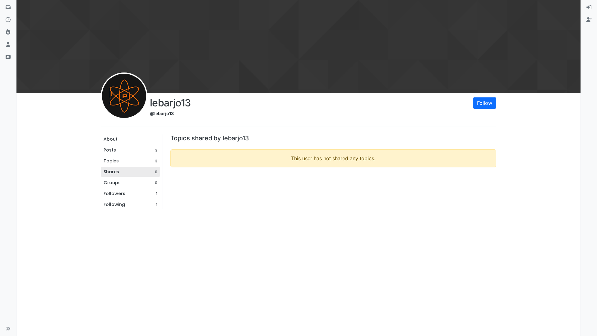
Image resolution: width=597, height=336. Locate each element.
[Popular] (8, 32)
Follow (484, 103)
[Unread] (8, 7)
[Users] (8, 45)
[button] (8, 329)
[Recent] (8, 20)
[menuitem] (589, 7)
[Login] (589, 7)
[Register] (589, 20)
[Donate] (8, 57)
